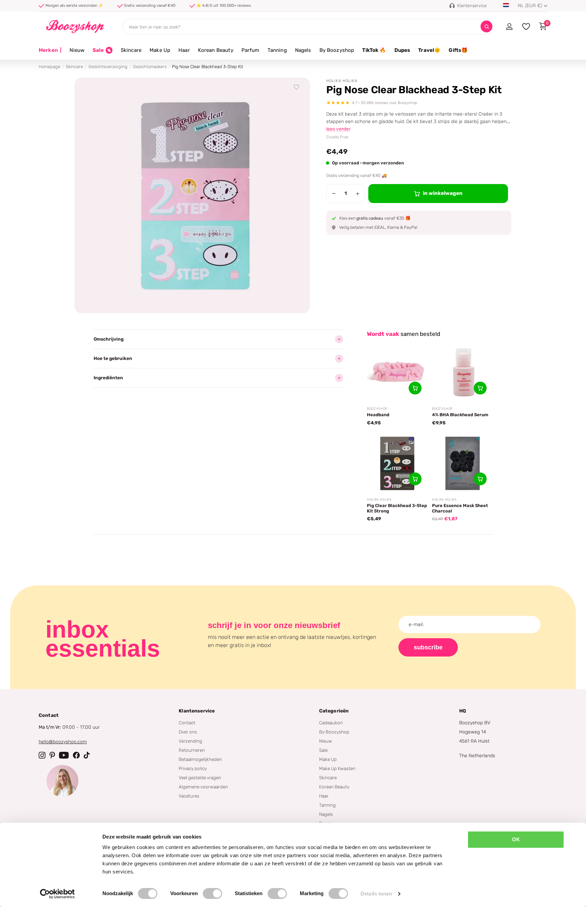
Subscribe (428, 647)
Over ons (188, 731)
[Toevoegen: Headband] (415, 388)
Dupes (402, 50)
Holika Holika (341, 81)
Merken (50, 50)
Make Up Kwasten (337, 768)
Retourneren (192, 750)
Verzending (190, 741)
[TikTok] (87, 755)
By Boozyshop (336, 50)
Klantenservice (197, 711)
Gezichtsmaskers (150, 66)
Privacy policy (193, 768)
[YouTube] (64, 755)
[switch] (212, 893)
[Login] (509, 26)
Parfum (250, 50)
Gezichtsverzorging (108, 66)
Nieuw (77, 50)
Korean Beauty (215, 50)
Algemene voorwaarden (203, 786)
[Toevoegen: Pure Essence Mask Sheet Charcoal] (480, 478)
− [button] (334, 193)
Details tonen (376, 893)
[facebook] (76, 755)
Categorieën (334, 711)
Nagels (303, 50)
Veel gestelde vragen (200, 777)
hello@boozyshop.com (63, 742)
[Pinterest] (52, 755)
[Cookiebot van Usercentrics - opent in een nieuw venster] (57, 894)
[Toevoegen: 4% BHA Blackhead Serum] (480, 388)
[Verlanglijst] (296, 87)
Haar (184, 50)
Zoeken (486, 27)
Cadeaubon (331, 722)
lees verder (338, 129)
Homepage (49, 66)
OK (516, 839)
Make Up (160, 50)
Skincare (131, 50)
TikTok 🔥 (374, 50)
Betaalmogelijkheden (200, 759)
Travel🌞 (429, 50)
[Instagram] (42, 755)
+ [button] (357, 193)
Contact (187, 722)
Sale (323, 750)
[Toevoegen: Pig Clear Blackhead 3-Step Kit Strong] (415, 478)
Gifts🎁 (458, 50)
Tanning (277, 50)
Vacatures (189, 796)
